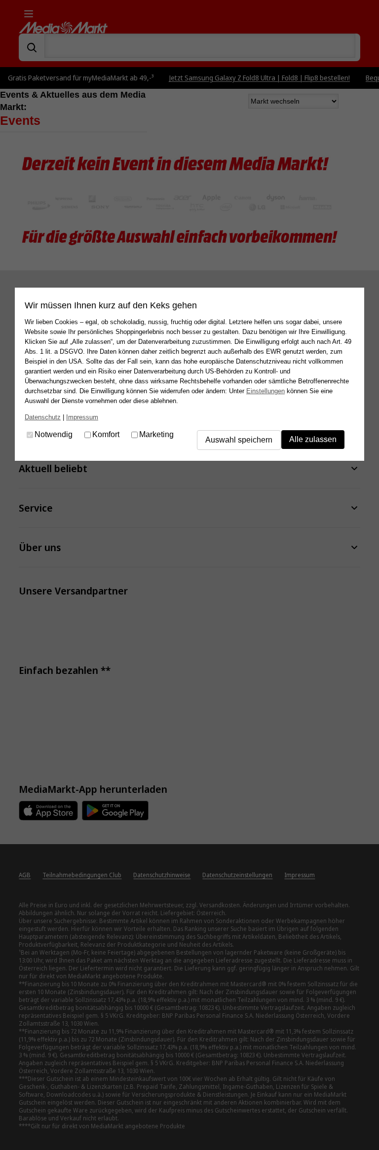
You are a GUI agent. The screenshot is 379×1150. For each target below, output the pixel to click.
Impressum (82, 417)
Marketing (156, 435)
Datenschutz (43, 417)
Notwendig (54, 435)
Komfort (105, 435)
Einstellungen (265, 391)
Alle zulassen (313, 439)
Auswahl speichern (238, 440)
